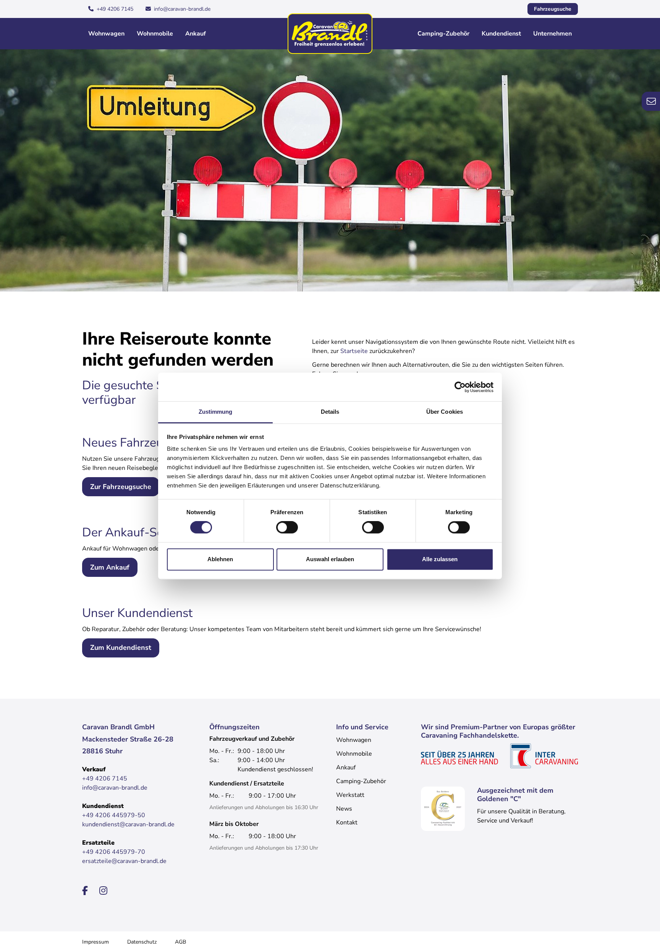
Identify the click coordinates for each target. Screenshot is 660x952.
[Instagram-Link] (103, 891)
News (344, 809)
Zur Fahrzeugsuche (120, 486)
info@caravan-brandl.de (182, 9)
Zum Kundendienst (120, 647)
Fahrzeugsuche (552, 9)
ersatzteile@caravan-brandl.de (124, 861)
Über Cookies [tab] (444, 411)
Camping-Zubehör (361, 781)
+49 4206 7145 (115, 9)
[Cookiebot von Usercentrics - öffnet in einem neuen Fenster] (460, 387)
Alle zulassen (440, 559)
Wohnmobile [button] (155, 33)
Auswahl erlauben (330, 559)
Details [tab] (330, 411)
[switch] (287, 527)
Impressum (95, 942)
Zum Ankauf (109, 567)
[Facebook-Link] (86, 891)
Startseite (354, 351)
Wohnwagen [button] (106, 33)
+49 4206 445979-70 (113, 852)
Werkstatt (350, 795)
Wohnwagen (353, 740)
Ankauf (195, 33)
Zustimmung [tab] (216, 411)
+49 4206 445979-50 (113, 815)
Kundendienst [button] (501, 33)
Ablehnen (220, 559)
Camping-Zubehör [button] (443, 33)
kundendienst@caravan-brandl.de (128, 824)
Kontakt (347, 822)
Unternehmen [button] (552, 33)
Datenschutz (142, 942)
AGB (180, 942)
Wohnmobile (354, 754)
